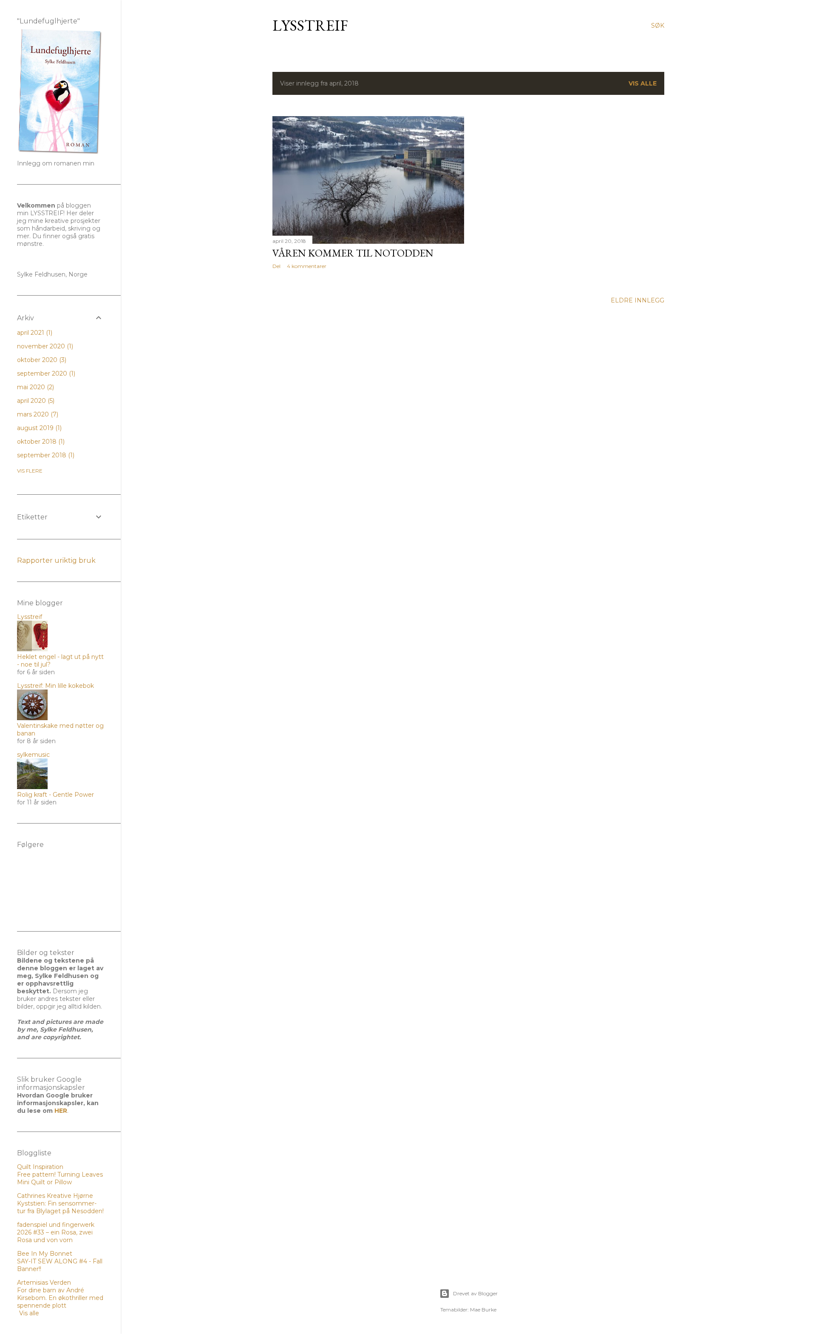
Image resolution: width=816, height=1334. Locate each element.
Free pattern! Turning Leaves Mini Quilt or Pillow (60, 1178)
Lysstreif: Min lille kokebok (55, 686)
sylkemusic (33, 754)
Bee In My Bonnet (44, 1253)
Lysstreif (310, 25)
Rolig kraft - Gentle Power (55, 794)
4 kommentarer (306, 266)
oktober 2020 (41, 360)
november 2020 (44, 346)
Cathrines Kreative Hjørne (55, 1196)
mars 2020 (37, 414)
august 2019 (38, 428)
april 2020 (35, 401)
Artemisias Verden (44, 1282)
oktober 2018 (40, 441)
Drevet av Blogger (475, 1293)
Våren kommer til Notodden (353, 252)
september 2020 (45, 373)
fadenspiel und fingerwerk (55, 1225)
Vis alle (643, 83)
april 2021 (34, 332)
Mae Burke (483, 1309)
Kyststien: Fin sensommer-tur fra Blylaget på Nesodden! (60, 1207)
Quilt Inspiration (40, 1167)
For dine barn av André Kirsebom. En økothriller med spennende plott (60, 1297)
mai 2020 (34, 387)
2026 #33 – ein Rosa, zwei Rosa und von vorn (55, 1236)
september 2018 (45, 455)
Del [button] (276, 266)
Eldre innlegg (637, 300)
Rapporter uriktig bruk (56, 560)
